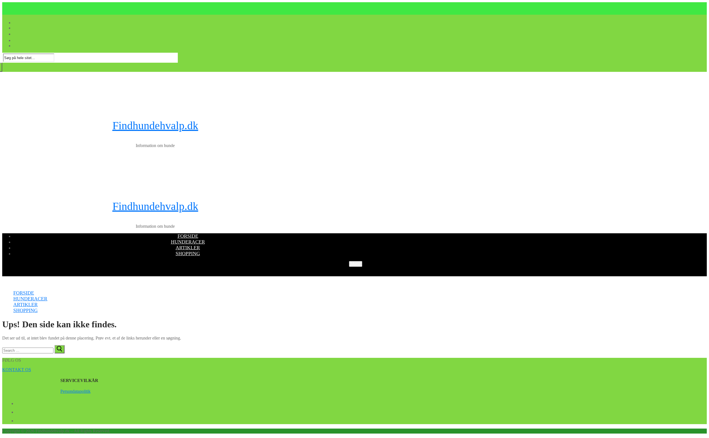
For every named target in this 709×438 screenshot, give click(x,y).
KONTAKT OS (16, 369)
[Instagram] (18, 419)
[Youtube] (18, 411)
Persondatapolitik (75, 391)
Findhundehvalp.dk (155, 125)
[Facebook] (18, 402)
